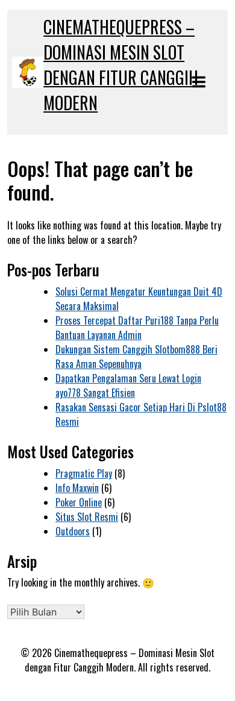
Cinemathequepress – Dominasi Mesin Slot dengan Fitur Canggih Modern (120, 64)
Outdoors (72, 531)
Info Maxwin (77, 488)
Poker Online (78, 502)
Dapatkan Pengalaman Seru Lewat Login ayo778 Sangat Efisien (128, 385)
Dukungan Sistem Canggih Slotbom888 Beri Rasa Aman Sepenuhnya (136, 356)
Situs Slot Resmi (86, 516)
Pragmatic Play (83, 473)
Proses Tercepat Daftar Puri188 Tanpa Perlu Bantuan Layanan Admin (137, 327)
